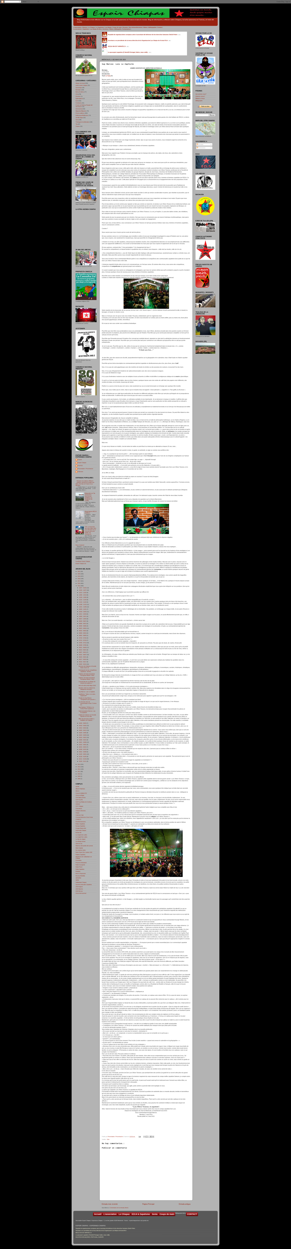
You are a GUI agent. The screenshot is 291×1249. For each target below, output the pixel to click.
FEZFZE (80, 465)
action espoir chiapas (81, 85)
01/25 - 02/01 (83, 754)
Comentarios (201, 147)
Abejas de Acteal (80, 83)
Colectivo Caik (80, 815)
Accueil (97, 1214)
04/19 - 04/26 (83, 725)
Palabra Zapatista (80, 854)
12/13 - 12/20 (83, 592)
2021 (79, 571)
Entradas (200, 144)
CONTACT (192, 1214)
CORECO (78, 819)
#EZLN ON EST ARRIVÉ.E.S (84, 1232)
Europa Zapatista (80, 826)
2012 (79, 769)
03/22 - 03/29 (83, 735)
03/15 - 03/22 (83, 737)
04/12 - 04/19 (83, 728)
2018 (79, 578)
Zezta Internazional (81, 893)
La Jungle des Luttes (81, 835)
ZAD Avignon (79, 886)
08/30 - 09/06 (83, 626)
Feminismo (79, 103)
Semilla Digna (79, 117)
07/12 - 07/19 (83, 640)
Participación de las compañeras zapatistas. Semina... (88, 670)
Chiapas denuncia (80, 810)
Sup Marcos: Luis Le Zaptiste (87, 691)
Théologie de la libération (82, 122)
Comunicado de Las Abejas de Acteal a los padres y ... (87, 682)
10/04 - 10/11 (83, 616)
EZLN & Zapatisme (141, 1214)
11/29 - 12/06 (83, 597)
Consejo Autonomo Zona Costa (84, 817)
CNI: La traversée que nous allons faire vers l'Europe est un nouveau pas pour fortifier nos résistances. (90, 530)
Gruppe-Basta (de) (81, 828)
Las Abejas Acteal (80, 841)
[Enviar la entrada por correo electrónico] (139, 1136)
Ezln (108, 1139)
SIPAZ (77, 880)
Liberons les (79, 843)
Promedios (79, 860)
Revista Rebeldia (80, 875)
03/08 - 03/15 (83, 740)
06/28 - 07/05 (83, 645)
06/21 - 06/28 (83, 647)
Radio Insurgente (80, 864)
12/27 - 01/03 (83, 587)
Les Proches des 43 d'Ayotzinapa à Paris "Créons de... (88, 703)
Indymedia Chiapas (81, 830)
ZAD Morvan (79, 891)
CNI (77, 94)
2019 (79, 576)
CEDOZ (78, 804)
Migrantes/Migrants (81, 111)
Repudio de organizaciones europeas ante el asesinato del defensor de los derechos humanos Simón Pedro (105, 1228)
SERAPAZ (78, 878)
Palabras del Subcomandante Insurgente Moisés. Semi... (87, 674)
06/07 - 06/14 (83, 652)
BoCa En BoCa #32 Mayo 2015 (87, 685)
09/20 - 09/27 (83, 621)
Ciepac (77, 812)
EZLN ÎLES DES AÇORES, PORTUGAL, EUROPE (90, 1237)
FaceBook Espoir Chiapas (83, 561)
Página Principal (148, 1204)
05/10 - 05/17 (83, 661)
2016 (79, 583)
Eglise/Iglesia (79, 98)
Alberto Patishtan (80, 788)
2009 (79, 776)
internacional (79, 109)
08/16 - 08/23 (83, 630)
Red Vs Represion (81, 873)
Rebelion (78, 871)
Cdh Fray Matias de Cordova (84, 802)
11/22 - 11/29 (83, 599)
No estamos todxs (81, 850)
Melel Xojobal (79, 848)
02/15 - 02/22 (83, 747)
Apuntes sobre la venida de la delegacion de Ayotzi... (87, 688)
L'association (110, 1214)
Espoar (80, 459)
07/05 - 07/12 (83, 642)
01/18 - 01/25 (83, 756)
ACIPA (77, 786)
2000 (79, 778)
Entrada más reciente (110, 1204)
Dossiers (78, 96)
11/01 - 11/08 (83, 607)
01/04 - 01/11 (83, 761)
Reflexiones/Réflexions (82, 115)
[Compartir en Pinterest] (153, 1137)
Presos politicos (80, 113)
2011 (79, 771)
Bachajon (78, 89)
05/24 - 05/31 (83, 657)
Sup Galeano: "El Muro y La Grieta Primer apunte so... (87, 707)
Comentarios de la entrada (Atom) (119, 1207)
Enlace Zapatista (80, 823)
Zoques (78, 126)
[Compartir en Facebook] (151, 1137)
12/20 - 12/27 (83, 590)
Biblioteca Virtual (200, 98)
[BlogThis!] (147, 1137)
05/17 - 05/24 (83, 659)
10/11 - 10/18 (83, 614)
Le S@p (107, 76)
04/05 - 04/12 (83, 730)
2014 (79, 764)
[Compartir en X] (149, 1137)
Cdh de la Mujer (80, 795)
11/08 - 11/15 (83, 604)
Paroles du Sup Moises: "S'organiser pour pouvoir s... (87, 698)
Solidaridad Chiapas (81, 882)
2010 (79, 774)
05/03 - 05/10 (83, 664)
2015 (79, 585)
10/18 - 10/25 (83, 611)
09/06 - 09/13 (83, 623)
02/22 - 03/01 (83, 744)
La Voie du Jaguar (80, 839)
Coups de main (167, 1214)
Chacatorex (79, 808)
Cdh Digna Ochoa (80, 797)
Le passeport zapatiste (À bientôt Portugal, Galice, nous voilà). (93, 1235)
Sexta (77, 119)
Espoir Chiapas (82, 462)
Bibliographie (199, 100)
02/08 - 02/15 (83, 749)
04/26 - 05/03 (83, 723)
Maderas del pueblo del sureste (84, 845)
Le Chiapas (124, 1214)
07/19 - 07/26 (83, 638)
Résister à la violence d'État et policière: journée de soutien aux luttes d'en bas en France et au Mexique (85, 483)
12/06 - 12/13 (83, 595)
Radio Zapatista (80, 869)
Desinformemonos (81, 821)
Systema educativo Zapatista (84, 884)
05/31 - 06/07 (83, 654)
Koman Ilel (78, 832)
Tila (77, 124)
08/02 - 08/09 (83, 635)
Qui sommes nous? (201, 94)
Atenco (77, 791)
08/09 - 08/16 (83, 633)
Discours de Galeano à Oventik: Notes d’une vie (87, 667)
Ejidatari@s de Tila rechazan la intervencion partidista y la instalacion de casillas (90, 497)
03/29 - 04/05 (83, 732)
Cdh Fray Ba (79, 799)
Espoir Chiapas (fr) (81, 563)
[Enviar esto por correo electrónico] (144, 1137)
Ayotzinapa (79, 87)
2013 (79, 766)
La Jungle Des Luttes (81, 837)
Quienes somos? (200, 96)
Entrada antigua (184, 1204)
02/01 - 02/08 (83, 751)
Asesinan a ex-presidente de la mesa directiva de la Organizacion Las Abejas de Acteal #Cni (101, 1230)
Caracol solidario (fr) (81, 793)
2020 (79, 574)
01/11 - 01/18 (83, 759)
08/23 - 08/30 (83, 628)
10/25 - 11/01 (83, 609)
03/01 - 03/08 (83, 742)
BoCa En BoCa (80, 92)
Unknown (80, 471)
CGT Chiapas (79, 806)
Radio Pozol (79, 867)
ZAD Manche (79, 889)
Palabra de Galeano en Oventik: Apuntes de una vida (87, 715)
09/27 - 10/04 (83, 618)
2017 (79, 581)
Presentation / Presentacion (115, 1136)
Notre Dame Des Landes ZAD (84, 852)
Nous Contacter (80, 545)
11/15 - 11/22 (83, 602)
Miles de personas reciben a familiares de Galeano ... (86, 719)
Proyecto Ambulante (81, 862)
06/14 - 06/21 (83, 650)
